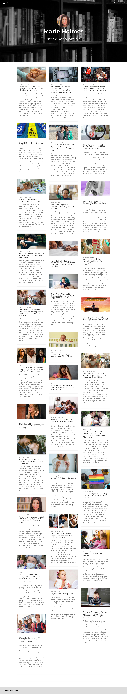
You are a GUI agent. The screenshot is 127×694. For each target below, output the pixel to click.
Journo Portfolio (14, 690)
